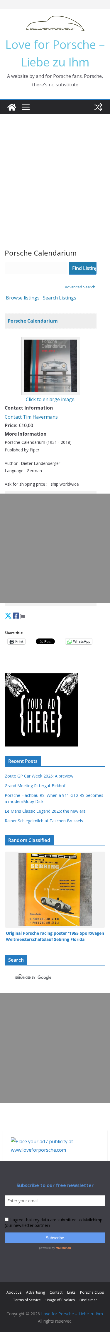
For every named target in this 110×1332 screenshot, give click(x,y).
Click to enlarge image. (50, 399)
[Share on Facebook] (16, 615)
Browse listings (23, 298)
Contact (56, 1292)
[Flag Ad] (22, 615)
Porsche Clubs (92, 1292)
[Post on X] (8, 615)
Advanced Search (80, 287)
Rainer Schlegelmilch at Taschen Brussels (44, 820)
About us (13, 1292)
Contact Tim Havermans (31, 417)
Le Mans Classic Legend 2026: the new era (45, 811)
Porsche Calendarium (33, 321)
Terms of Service (27, 1299)
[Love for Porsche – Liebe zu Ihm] (12, 107)
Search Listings (59, 298)
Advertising (35, 1292)
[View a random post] (98, 107)
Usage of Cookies (60, 1299)
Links (71, 1292)
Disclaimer (88, 1299)
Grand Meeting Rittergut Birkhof (35, 785)
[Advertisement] (55, 172)
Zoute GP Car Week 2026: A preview (39, 776)
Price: (11, 425)
